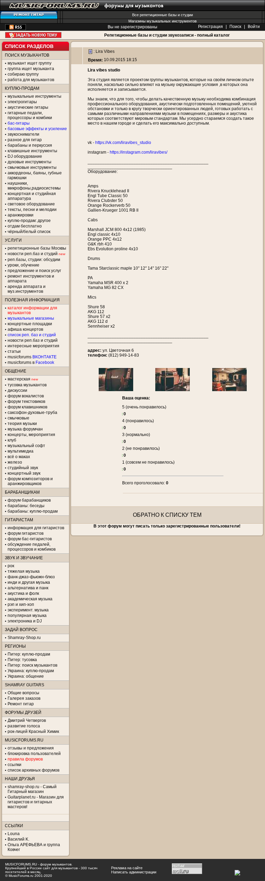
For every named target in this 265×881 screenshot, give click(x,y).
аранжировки (20, 215)
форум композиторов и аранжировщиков (30, 481)
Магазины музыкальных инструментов (162, 21)
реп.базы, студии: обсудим (34, 259)
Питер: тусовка (22, 659)
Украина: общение (26, 676)
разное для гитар (25, 139)
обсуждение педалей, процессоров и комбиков (32, 547)
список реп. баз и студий (32, 334)
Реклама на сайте (127, 868)
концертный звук (24, 473)
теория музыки (22, 423)
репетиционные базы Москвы (37, 248)
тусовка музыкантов (27, 385)
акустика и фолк (23, 593)
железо (15, 462)
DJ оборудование (25, 156)
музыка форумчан (25, 429)
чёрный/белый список (29, 231)
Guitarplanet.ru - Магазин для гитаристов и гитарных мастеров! (36, 802)
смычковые (18, 418)
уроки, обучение (23, 265)
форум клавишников (27, 407)
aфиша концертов (25, 329)
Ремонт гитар (21, 703)
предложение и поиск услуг (34, 270)
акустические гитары (28, 107)
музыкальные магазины (31, 318)
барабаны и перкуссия (30, 145)
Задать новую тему (33, 35)
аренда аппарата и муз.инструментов (27, 289)
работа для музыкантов (31, 79)
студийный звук (23, 467)
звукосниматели (23, 134)
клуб (12, 440)
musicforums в (31, 362)
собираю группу (23, 74)
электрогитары (22, 101)
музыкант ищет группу (29, 63)
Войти (254, 26)
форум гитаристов (25, 533)
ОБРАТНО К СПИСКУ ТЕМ (167, 515)
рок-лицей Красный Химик (33, 731)
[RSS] (15, 28)
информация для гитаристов (36, 527)
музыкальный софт (26, 445)
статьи (14, 351)
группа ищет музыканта (31, 68)
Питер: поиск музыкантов (32, 665)
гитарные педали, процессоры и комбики (30, 115)
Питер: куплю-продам (29, 654)
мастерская (19, 379)
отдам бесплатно (25, 226)
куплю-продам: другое (29, 220)
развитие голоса (24, 726)
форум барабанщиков (29, 500)
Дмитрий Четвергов (27, 720)
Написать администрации (133, 872)
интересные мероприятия (33, 345)
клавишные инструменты (32, 150)
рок (11, 565)
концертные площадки (30, 323)
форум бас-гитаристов (30, 538)
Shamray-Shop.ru (24, 637)
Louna (14, 833)
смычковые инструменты (32, 167)
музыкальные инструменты (34, 96)
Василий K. (18, 839)
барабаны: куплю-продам (33, 511)
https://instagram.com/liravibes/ (138, 152)
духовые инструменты (29, 161)
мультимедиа (20, 451)
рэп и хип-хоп (21, 604)
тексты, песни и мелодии (32, 209)
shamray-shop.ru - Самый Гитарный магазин (32, 789)
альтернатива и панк (28, 587)
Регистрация (210, 26)
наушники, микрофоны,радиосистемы (34, 186)
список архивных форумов (33, 770)
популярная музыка (27, 615)
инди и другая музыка (29, 582)
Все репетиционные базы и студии (162, 15)
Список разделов (29, 46)
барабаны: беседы (26, 505)
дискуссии (17, 390)
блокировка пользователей (34, 753)
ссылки (14, 764)
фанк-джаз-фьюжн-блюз (31, 576)
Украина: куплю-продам (31, 670)
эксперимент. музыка (28, 610)
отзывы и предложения (31, 748)
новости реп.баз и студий (33, 340)
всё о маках (19, 456)
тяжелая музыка (24, 571)
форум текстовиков (26, 401)
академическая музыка (30, 599)
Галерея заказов (24, 698)
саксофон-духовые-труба (32, 412)
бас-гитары (19, 123)
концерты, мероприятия (31, 434)
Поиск (235, 26)
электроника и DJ (25, 621)
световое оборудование (31, 204)
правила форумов (25, 759)
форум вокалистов (26, 396)
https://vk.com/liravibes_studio (123, 142)
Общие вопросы (23, 692)
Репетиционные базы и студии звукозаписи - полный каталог (167, 35)
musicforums (32, 357)
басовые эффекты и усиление (37, 128)
